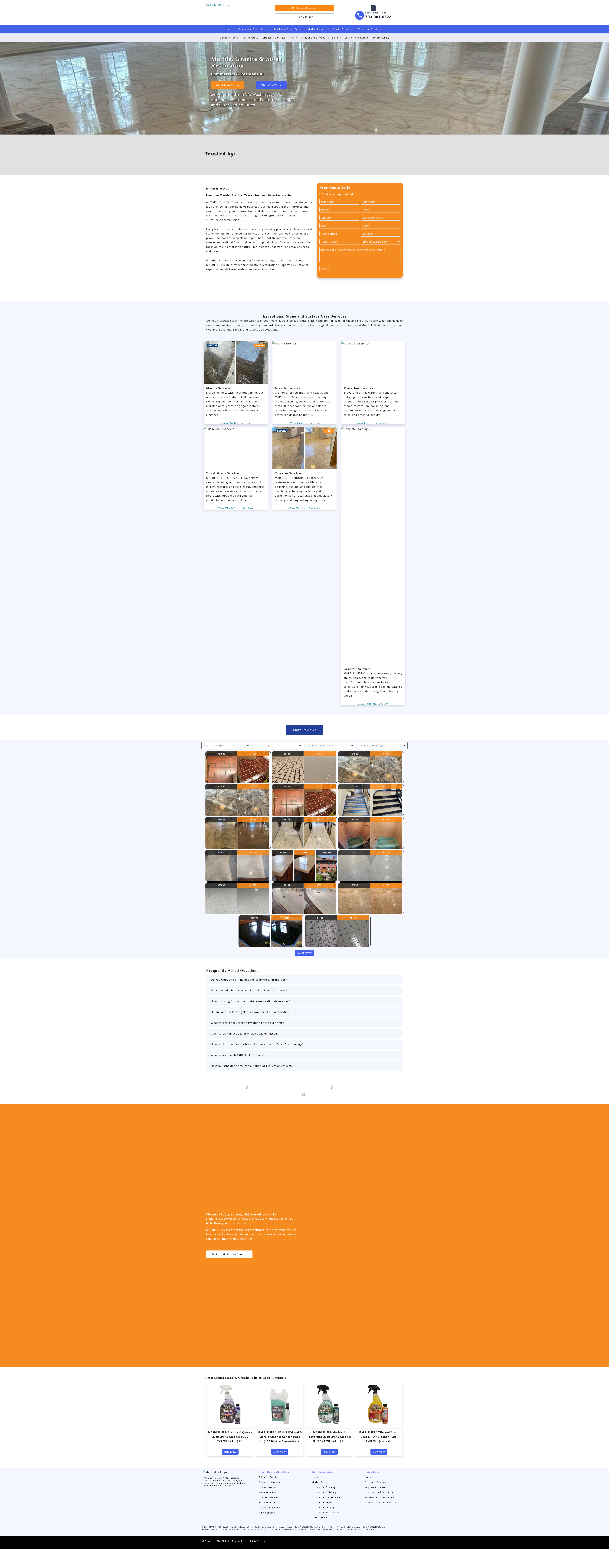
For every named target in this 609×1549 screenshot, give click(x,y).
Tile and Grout (249, 37)
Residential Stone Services (289, 29)
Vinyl (291, 37)
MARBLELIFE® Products (315, 37)
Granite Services (342, 29)
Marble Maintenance (328, 1497)
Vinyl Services (267, 1512)
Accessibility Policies (254, 1541)
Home (228, 29)
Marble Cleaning (326, 1487)
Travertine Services (369, 29)
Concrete (280, 37)
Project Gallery (380, 37)
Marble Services (317, 29)
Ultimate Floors (229, 37)
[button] (304, 979)
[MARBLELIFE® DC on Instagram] (205, 1494)
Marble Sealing (325, 1507)
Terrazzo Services (269, 1482)
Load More (304, 952)
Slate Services (267, 1502)
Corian (348, 37)
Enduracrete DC (268, 1492)
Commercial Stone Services (254, 29)
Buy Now (230, 1451)
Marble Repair (324, 1502)
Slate (335, 37)
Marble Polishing (326, 1492)
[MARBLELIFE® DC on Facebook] (373, 8)
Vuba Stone (362, 37)
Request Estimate (375, 1487)
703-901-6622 (378, 17)
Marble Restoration (328, 1512)
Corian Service (267, 1487)
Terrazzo (266, 37)
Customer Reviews (375, 1482)
